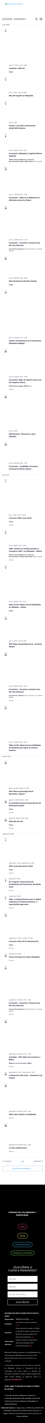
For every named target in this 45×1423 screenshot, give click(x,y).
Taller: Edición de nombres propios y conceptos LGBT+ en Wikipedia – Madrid (25, 549)
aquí (31, 1346)
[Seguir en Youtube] (30, 1200)
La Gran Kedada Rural (18, 1148)
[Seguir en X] (15, 1200)
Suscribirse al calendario (21, 1168)
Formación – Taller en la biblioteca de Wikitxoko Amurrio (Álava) (24, 198)
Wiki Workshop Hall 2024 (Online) (23, 281)
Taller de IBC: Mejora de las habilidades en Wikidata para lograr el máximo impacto (25, 747)
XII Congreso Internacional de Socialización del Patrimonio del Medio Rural (25, 884)
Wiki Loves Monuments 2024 (21, 866)
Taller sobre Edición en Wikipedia (22, 1114)
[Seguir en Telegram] (34, 1200)
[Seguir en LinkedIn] (25, 1200)
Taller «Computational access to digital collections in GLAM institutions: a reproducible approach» (25, 901)
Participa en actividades (22, 1253)
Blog (22, 1226)
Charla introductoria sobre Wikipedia (24, 957)
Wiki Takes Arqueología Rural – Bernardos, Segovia (21, 792)
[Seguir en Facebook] (10, 1200)
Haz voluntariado (22, 1244)
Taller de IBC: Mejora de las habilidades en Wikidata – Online (25, 605)
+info (31, 1319)
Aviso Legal (9, 1386)
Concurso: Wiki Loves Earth (20, 518)
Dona (22, 1235)
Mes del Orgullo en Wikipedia (21, 95)
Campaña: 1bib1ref (16, 68)
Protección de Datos (23, 1386)
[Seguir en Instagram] (20, 1200)
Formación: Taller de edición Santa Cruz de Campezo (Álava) (25, 381)
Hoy (22, 1161)
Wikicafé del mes (16, 821)
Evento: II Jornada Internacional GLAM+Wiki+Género (22, 126)
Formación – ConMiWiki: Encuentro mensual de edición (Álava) (23, 467)
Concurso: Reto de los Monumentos (24, 941)
